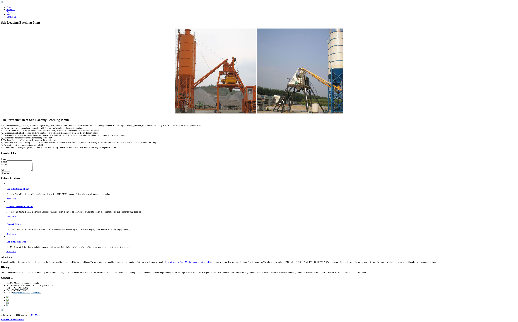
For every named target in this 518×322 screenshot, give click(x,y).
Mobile (4, 164)
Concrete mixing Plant (174, 262)
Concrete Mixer (13, 224)
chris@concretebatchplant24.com (27, 293)
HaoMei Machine (35, 315)
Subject (4, 170)
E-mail (4, 162)
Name (3, 159)
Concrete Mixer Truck (16, 242)
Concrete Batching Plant (17, 189)
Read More (11, 199)
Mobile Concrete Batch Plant (19, 206)
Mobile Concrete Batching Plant (198, 262)
